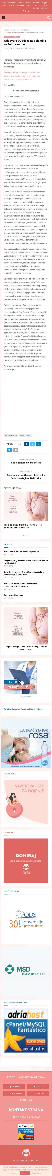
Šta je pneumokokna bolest (26, 463)
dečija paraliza (11, 435)
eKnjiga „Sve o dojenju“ (44, 5)
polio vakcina (25, 435)
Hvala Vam (28, 4)
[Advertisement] (26, 400)
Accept (25, 1173)
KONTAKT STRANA (26, 1110)
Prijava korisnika (20, 4)
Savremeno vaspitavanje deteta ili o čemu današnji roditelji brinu (26, 476)
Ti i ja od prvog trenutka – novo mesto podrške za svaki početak (23, 526)
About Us (3, 4)
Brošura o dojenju (36, 5)
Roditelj (9, 48)
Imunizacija (8, 37)
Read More (36, 1173)
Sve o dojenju (10, 774)
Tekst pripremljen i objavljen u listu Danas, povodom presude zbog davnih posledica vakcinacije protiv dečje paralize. (22, 76)
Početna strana (11, 4)
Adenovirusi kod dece (13, 595)
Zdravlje (16, 37)
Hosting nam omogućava (15, 1002)
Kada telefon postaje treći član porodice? (22, 551)
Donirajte (8, 832)
